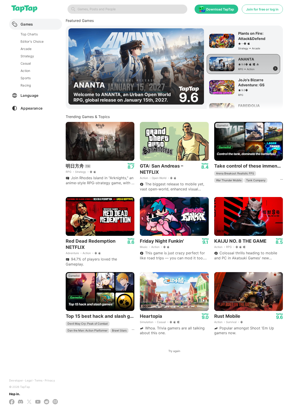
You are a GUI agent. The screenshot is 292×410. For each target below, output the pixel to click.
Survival (231, 322)
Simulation (146, 322)
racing (26, 85)
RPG (68, 171)
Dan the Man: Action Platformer (87, 330)
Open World (159, 178)
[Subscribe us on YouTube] (38, 402)
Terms (38, 380)
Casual (161, 322)
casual (26, 63)
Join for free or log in (262, 9)
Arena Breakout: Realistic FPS (235, 173)
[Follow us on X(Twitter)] (29, 402)
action (25, 71)
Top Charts (29, 34)
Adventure (72, 253)
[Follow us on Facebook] (12, 402)
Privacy (50, 380)
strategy (27, 56)
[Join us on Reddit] (46, 402)
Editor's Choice (32, 41)
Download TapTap (220, 9)
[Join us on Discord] (20, 402)
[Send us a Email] (55, 402)
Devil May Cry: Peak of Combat (88, 323)
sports (26, 78)
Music (144, 247)
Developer (16, 380)
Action (144, 178)
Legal (28, 380)
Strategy (80, 171)
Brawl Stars (119, 330)
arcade (26, 49)
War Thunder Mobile (229, 180)
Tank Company (256, 180)
